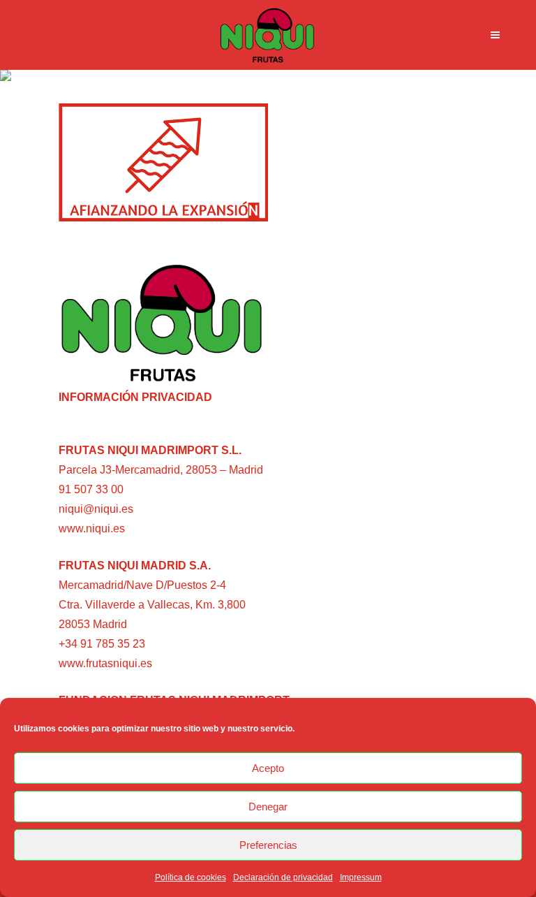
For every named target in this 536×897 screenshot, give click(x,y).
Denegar (268, 806)
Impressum (361, 877)
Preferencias (268, 845)
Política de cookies (190, 877)
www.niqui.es (92, 528)
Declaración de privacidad (283, 877)
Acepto (268, 768)
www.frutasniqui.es (105, 663)
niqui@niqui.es (96, 509)
